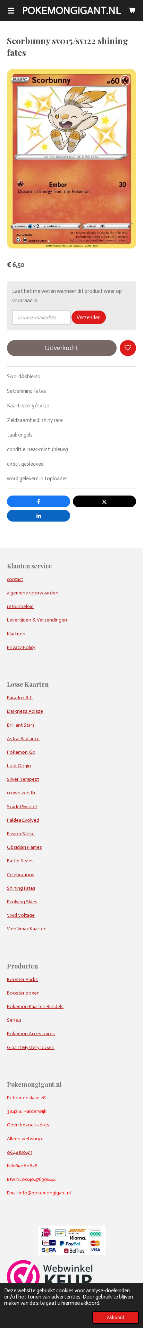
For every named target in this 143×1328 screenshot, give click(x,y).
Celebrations (20, 875)
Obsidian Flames (24, 847)
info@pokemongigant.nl (45, 1193)
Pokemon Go (21, 752)
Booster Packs (22, 979)
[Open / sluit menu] (11, 10)
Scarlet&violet (22, 807)
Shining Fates (21, 888)
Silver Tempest (23, 779)
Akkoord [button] (115, 1317)
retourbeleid (20, 606)
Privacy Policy (21, 647)
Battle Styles (20, 861)
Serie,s (14, 1020)
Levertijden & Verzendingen (37, 620)
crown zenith (21, 793)
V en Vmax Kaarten (27, 929)
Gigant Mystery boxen (30, 1047)
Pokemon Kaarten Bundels (35, 1006)
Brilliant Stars (21, 725)
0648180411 (19, 1152)
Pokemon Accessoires (31, 1034)
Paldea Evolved (23, 820)
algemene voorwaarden (32, 593)
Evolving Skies (22, 902)
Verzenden (89, 317)
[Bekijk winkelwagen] (132, 10)
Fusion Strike (21, 834)
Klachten (16, 634)
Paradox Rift (20, 698)
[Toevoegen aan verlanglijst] (128, 348)
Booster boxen (23, 993)
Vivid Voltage (21, 915)
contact (15, 579)
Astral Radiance (23, 739)
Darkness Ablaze (25, 711)
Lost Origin (19, 766)
